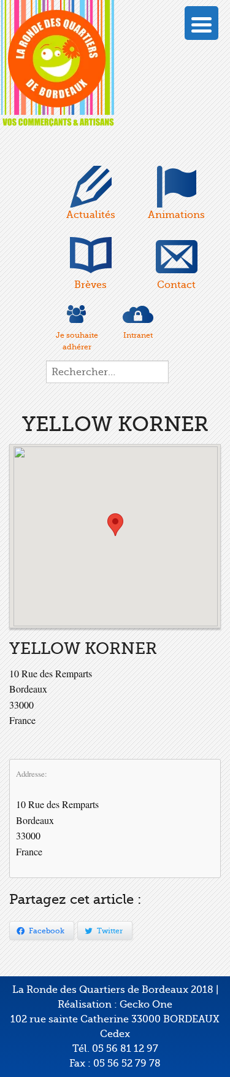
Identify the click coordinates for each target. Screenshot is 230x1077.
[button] (115, 524)
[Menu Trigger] (201, 23)
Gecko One (146, 1004)
